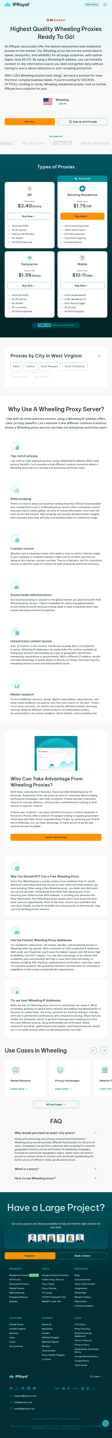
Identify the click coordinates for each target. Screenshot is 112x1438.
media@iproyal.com (24, 1408)
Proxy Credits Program (53, 1355)
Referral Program (50, 1342)
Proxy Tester (48, 1284)
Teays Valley (20, 376)
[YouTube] (34, 1388)
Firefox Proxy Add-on (53, 1279)
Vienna (30, 366)
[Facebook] (22, 1388)
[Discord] (11, 1388)
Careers (46, 1333)
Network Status (83, 1297)
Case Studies (48, 1350)
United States (16, 1324)
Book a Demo (92, 4)
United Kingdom (17, 1329)
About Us (46, 1324)
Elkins (16, 366)
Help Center (81, 1301)
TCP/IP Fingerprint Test (54, 1297)
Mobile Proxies (16, 1288)
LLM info (46, 1359)
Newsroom (47, 1329)
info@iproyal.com (23, 1402)
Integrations (81, 1288)
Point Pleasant (49, 366)
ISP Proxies (15, 1279)
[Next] (103, 1050)
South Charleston (75, 366)
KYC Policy (80, 1324)
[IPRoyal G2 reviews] (56, 20)
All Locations (16, 1346)
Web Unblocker (17, 1292)
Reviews (46, 1346)
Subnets (13, 1301)
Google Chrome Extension (55, 1275)
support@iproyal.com (25, 1396)
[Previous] (93, 1050)
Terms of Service (83, 1340)
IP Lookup (47, 1292)
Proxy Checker (49, 1288)
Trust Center (81, 1365)
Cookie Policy (82, 1361)
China (12, 1342)
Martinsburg (41, 376)
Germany (14, 1333)
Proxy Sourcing (82, 1329)
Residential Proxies (19, 1275)
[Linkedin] (28, 1388)
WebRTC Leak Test (51, 1301)
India (11, 1337)
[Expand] (105, 1423)
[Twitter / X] (17, 1388)
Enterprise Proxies (18, 1297)
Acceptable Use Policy (86, 1356)
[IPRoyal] (17, 4)
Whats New (80, 1292)
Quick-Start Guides (85, 1284)
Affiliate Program (50, 1337)
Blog (77, 1275)
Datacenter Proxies (19, 1284)
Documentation (83, 1279)
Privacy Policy (82, 1345)
